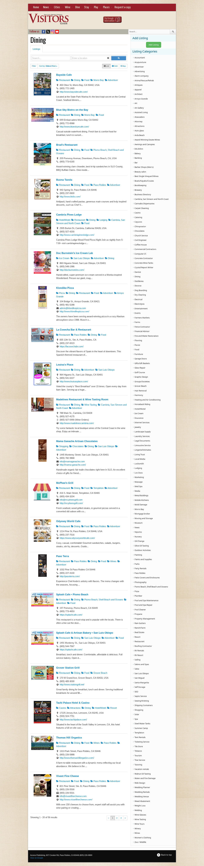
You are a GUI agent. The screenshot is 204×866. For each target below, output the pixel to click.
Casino (62, 708)
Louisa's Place (64, 364)
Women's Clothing (143, 837)
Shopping (63, 446)
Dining (76, 80)
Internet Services (142, 422)
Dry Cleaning (140, 294)
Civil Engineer (141, 240)
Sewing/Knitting (142, 700)
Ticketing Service (142, 741)
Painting (138, 554)
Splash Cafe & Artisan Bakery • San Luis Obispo (84, 632)
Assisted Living (141, 112)
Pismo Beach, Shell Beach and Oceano (103, 599)
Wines (113, 561)
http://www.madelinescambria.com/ (77, 423)
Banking (138, 158)
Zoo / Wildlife (140, 842)
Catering (138, 217)
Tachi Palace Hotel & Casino (72, 702)
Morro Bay (98, 80)
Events (138, 313)
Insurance (139, 418)
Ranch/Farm (140, 627)
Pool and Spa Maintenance (146, 600)
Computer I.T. (140, 253)
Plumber (138, 595)
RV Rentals (139, 650)
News (46, 7)
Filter (34, 66)
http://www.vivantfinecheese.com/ (76, 799)
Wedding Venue (142, 796)
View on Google (36, 858)
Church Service (141, 235)
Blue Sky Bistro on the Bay (72, 109)
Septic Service (141, 696)
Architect (138, 94)
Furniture (139, 354)
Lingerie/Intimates (143, 449)
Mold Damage (141, 504)
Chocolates (77, 446)
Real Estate (139, 632)
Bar (136, 162)
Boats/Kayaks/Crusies (144, 180)
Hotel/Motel (64, 220)
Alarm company (142, 75)
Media (137, 491)
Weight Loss (140, 805)
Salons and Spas (142, 664)
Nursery (138, 536)
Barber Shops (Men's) (144, 167)
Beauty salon (140, 171)
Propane (138, 614)
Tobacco (138, 751)
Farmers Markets (142, 317)
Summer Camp (141, 728)
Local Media (140, 459)
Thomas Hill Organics (69, 737)
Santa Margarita (142, 682)
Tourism (138, 755)
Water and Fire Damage (145, 778)
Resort (113, 708)
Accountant (140, 57)
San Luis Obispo (81, 258)
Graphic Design (141, 377)
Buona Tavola (64, 179)
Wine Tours (139, 823)
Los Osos (139, 472)
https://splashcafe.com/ (71, 614)
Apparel (138, 89)
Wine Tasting (90, 404)
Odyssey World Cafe (68, 521)
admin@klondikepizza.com (73, 308)
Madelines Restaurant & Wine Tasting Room (82, 399)
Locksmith (139, 463)
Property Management (145, 618)
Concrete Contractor (144, 258)
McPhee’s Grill (64, 482)
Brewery (138, 190)
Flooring (138, 340)
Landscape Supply (143, 431)
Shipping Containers (144, 705)
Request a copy (123, 7)
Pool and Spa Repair (143, 605)
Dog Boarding (141, 290)
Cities (57, 7)
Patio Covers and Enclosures (147, 577)
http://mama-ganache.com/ (73, 464)
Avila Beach (140, 135)
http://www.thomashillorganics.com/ (77, 758)
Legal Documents (142, 440)
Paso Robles (99, 185)
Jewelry (138, 427)
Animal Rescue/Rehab (144, 80)
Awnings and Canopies (145, 144)
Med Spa (138, 486)
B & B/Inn (139, 148)
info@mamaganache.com (72, 461)
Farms (137, 322)
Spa (136, 719)
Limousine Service (143, 445)
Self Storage (140, 687)
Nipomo (138, 532)
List (107, 66)
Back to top (166, 855)
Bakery (138, 153)
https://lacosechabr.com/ (71, 346)
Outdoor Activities (143, 550)
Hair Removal (141, 390)
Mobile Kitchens (142, 500)
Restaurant (64, 80)
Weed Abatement (142, 801)
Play (96, 7)
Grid (116, 66)
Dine (77, 7)
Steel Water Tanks (142, 723)
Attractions (75, 708)
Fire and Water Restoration (146, 336)
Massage (138, 481)
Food (86, 80)
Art (136, 103)
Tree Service (140, 760)
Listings (36, 49)
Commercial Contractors (145, 249)
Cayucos (138, 221)
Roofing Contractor (143, 646)
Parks (137, 564)
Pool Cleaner (140, 609)
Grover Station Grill (68, 667)
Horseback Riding (142, 404)
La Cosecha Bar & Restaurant (73, 329)
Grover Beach (100, 673)
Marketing (139, 477)
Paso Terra (62, 556)
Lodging (103, 220)
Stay (86, 7)
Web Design (140, 783)
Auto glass (139, 130)
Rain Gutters (140, 623)
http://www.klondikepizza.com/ (74, 311)
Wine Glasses (140, 814)
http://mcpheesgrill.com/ (71, 503)
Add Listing (154, 44)
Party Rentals (140, 568)
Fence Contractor (142, 326)
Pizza (62, 293)
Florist (137, 345)
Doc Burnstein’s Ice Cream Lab (74, 253)
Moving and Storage (144, 518)
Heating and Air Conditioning (148, 399)
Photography (141, 582)
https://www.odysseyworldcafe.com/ (77, 538)
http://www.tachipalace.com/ (73, 719)
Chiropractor (140, 226)
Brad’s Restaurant (67, 144)
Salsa (137, 668)
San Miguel (139, 678)
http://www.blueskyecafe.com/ (74, 126)
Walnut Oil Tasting (143, 773)
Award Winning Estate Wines (147, 139)
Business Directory (143, 194)
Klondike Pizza (65, 287)
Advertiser (112, 80)
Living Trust (140, 454)
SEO (136, 691)
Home (36, 7)
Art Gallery (139, 107)
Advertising (140, 71)
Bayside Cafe (64, 74)
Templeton (98, 488)
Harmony (139, 395)
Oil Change (139, 541)
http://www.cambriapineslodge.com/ (77, 235)
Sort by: (47, 66)
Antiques (138, 85)
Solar (137, 714)
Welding (138, 810)
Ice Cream (64, 258)
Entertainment (141, 308)
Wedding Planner (142, 787)
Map (124, 66)
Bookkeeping (140, 185)
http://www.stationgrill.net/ (72, 684)
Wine (67, 7)
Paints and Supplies (143, 559)
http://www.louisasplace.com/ (74, 381)
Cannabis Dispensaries (144, 203)
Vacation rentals (142, 769)
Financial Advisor (142, 331)
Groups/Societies (142, 381)
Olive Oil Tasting (142, 545)
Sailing (137, 659)
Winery (138, 828)
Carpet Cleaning (142, 208)
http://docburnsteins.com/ (72, 270)
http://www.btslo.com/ (70, 196)
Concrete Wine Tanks (144, 263)
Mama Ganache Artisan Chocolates (77, 441)
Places (106, 7)
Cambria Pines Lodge (69, 214)
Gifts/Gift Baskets (142, 363)
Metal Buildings (141, 495)
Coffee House (141, 244)
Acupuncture (140, 62)
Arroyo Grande (141, 98)
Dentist (138, 272)
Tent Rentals (140, 737)
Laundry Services (142, 436)
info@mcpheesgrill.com (71, 499)
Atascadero (140, 117)
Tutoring (138, 764)
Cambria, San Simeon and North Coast (152, 199)
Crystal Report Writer (144, 267)
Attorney (138, 121)
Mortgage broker (142, 513)
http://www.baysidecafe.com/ (74, 91)
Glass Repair (140, 367)
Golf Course (140, 372)
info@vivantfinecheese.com (73, 796)
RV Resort (139, 655)
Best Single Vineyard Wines (146, 176)
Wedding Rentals (142, 792)
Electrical (138, 299)
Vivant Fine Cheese (67, 775)
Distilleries (139, 281)
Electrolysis (139, 304)
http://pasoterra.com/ (70, 576)
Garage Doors (141, 358)
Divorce (138, 285)
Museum (138, 522)
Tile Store (139, 746)
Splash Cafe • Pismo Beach (72, 594)
